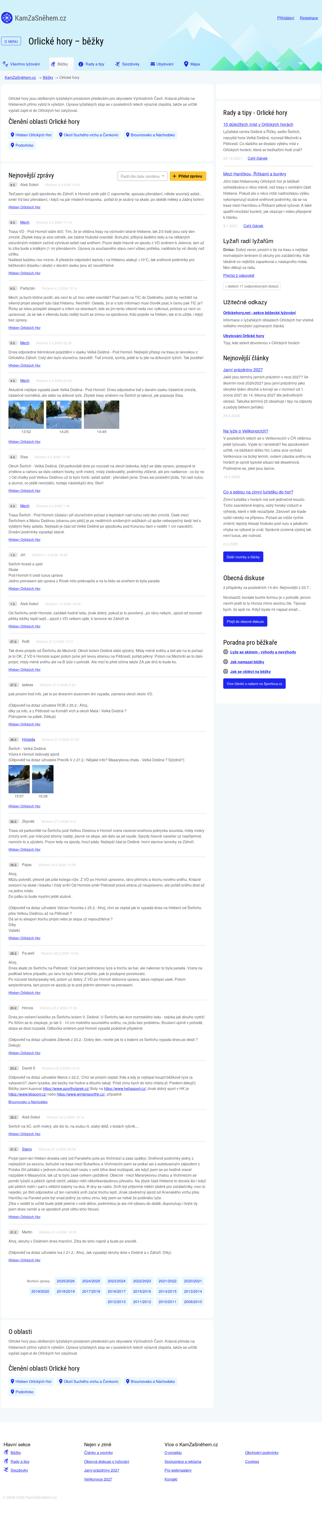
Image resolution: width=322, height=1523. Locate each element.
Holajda (28, 739)
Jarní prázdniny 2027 (243, 369)
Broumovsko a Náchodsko (153, 135)
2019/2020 (40, 1291)
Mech (24, 222)
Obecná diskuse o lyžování (106, 1461)
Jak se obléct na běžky (250, 671)
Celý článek (258, 158)
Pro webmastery (178, 1470)
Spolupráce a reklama (183, 1461)
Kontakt (171, 1479)
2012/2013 (117, 1301)
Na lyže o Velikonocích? (245, 431)
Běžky (48, 77)
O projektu (173, 1452)
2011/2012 (142, 1301)
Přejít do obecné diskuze (245, 621)
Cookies (252, 1461)
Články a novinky (98, 1452)
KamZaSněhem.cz (33, 18)
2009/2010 (193, 1301)
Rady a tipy (20, 1461)
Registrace (309, 17)
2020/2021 (193, 1281)
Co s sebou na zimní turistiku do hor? (258, 492)
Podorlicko (24, 145)
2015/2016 (142, 1291)
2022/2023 (142, 1281)
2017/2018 (91, 1291)
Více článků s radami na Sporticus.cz (254, 683)
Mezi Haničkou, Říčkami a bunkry (254, 173)
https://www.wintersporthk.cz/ (81, 1094)
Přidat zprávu (190, 176)
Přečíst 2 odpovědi (238, 275)
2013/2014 (193, 1291)
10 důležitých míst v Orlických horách (258, 124)
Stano (27, 1149)
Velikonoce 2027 (98, 1479)
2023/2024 (117, 1281)
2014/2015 (168, 1291)
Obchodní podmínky (262, 1452)
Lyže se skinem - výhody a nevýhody (263, 652)
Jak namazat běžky (247, 661)
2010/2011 (168, 1301)
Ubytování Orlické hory (243, 335)
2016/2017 (117, 1291)
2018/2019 (66, 1291)
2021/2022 (168, 1281)
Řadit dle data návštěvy (141, 176)
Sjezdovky (19, 1470)
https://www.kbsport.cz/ (27, 1094)
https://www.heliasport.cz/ (125, 1088)
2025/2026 (66, 1281)
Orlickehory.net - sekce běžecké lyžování (259, 312)
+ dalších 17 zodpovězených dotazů (252, 286)
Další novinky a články (243, 556)
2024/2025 (91, 1281)
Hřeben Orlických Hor (34, 135)
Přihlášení (285, 17)
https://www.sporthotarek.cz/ (66, 1088)
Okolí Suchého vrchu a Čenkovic (91, 135)
